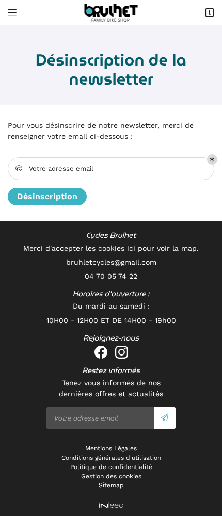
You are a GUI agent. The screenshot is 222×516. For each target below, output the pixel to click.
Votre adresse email (54, 168)
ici (131, 248)
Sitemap (111, 485)
